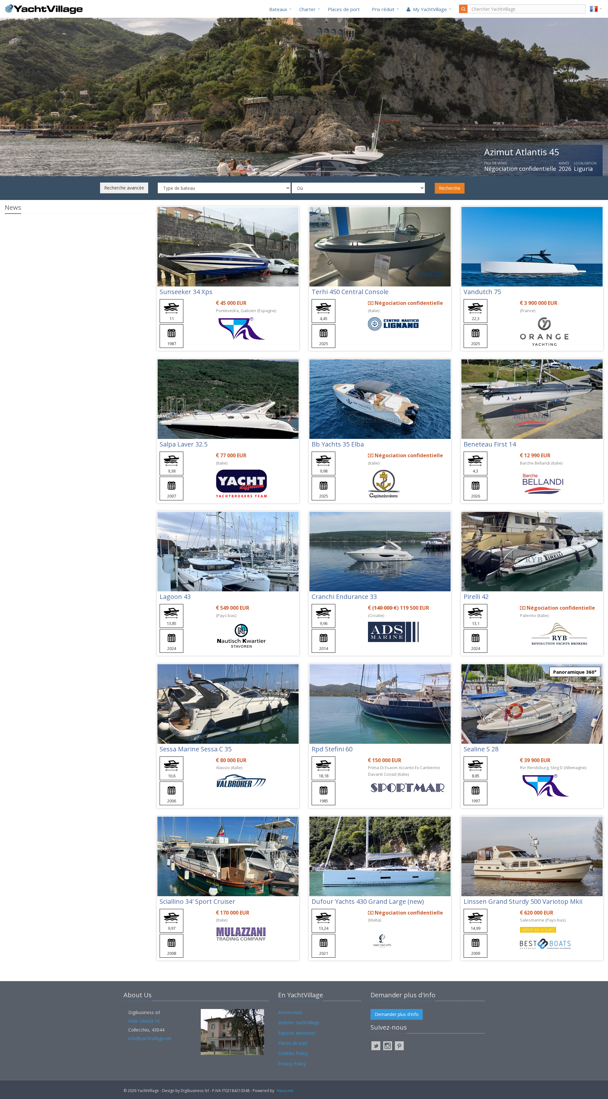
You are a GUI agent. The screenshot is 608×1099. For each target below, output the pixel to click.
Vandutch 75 (482, 291)
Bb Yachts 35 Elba (338, 444)
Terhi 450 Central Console (350, 291)
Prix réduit (383, 9)
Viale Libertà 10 (144, 1021)
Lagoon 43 (175, 596)
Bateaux (278, 9)
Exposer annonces (297, 1033)
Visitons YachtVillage (299, 1022)
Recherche (449, 188)
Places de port (344, 9)
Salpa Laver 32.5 (183, 444)
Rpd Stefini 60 (332, 749)
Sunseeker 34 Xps (186, 291)
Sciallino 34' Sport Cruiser (197, 901)
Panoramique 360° (575, 672)
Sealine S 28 (481, 749)
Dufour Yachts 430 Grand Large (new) (368, 901)
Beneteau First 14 (490, 444)
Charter (307, 9)
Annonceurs (290, 1012)
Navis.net (285, 1090)
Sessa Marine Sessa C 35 (195, 749)
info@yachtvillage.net (150, 1038)
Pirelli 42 (476, 596)
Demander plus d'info (397, 1014)
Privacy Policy (292, 1064)
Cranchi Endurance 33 (344, 596)
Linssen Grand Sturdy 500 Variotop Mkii (523, 901)
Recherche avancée (124, 188)
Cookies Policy (293, 1053)
